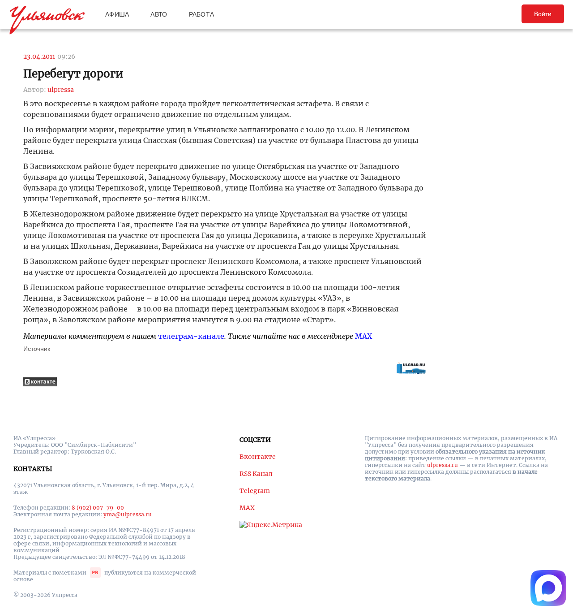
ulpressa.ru (442, 465)
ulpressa (60, 90)
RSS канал (256, 474)
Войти (543, 13)
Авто (158, 14)
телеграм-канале (191, 336)
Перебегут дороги (73, 74)
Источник (36, 348)
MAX (363, 336)
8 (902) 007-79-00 (98, 507)
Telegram (254, 491)
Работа (201, 14)
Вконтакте (257, 457)
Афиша (117, 14)
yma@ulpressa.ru (127, 514)
